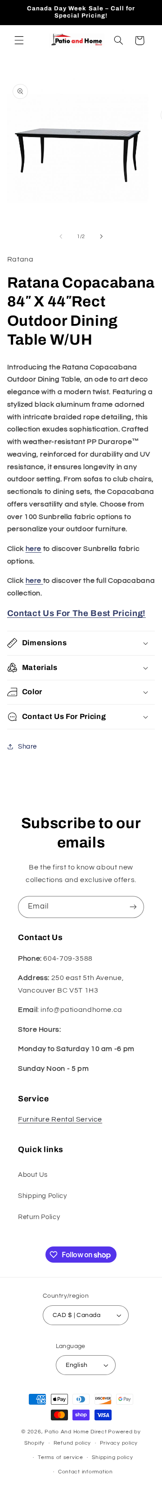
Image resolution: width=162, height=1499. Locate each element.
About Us (33, 1174)
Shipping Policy (42, 1196)
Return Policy (39, 1217)
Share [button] (27, 746)
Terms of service (60, 1457)
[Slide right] (101, 236)
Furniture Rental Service (60, 1119)
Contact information (85, 1471)
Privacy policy (119, 1443)
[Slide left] (61, 236)
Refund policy (72, 1443)
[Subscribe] (133, 907)
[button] (19, 40)
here (34, 548)
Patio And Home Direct (76, 1431)
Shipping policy (112, 1457)
